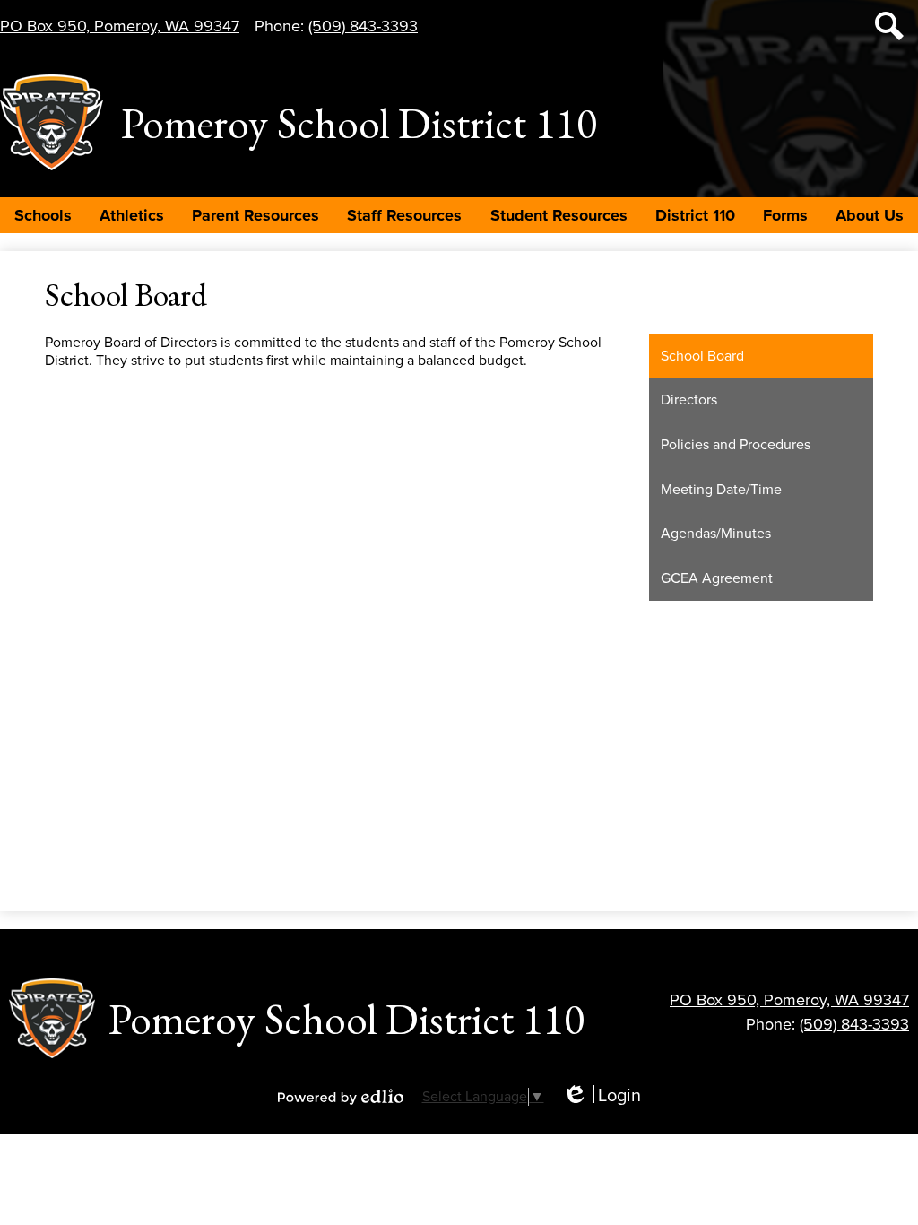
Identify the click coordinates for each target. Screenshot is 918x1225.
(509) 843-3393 (363, 26)
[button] (43, 215)
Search (889, 26)
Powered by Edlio (340, 1097)
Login (601, 1096)
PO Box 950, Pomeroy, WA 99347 (119, 26)
